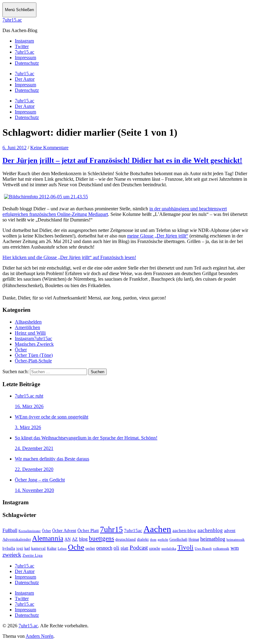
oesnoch (104, 548)
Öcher (21, 349)
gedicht (163, 539)
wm (234, 548)
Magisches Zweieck (34, 344)
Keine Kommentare (49, 147)
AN (67, 539)
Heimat (194, 540)
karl (27, 548)
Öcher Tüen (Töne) (34, 355)
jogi (19, 548)
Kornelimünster (30, 531)
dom (153, 539)
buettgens (101, 538)
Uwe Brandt (203, 548)
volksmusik (221, 548)
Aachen (157, 529)
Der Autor (25, 79)
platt (124, 548)
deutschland (125, 539)
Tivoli (185, 547)
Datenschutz (27, 90)
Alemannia (47, 538)
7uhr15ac (133, 530)
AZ (75, 539)
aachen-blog (184, 530)
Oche (76, 547)
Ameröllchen (27, 327)
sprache (154, 549)
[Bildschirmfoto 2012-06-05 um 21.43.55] (45, 196)
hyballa (8, 548)
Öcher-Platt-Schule (33, 360)
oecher (90, 549)
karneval (38, 548)
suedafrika (168, 548)
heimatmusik (235, 539)
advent (229, 530)
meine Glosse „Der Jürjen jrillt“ (157, 235)
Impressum (25, 84)
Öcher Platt (88, 530)
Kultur (51, 549)
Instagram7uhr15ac (33, 338)
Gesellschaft (178, 539)
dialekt (143, 539)
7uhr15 (111, 529)
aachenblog (210, 530)
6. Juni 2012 (14, 147)
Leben (62, 548)
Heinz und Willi (30, 333)
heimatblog (212, 539)
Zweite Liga (33, 555)
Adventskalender (16, 539)
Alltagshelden (28, 321)
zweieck (11, 554)
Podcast (139, 547)
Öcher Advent (64, 530)
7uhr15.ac (12, 20)
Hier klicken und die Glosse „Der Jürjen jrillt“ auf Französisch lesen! (69, 257)
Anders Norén (39, 636)
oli (116, 548)
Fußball (9, 530)
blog (83, 539)
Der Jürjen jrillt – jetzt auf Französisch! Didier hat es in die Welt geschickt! (122, 160)
